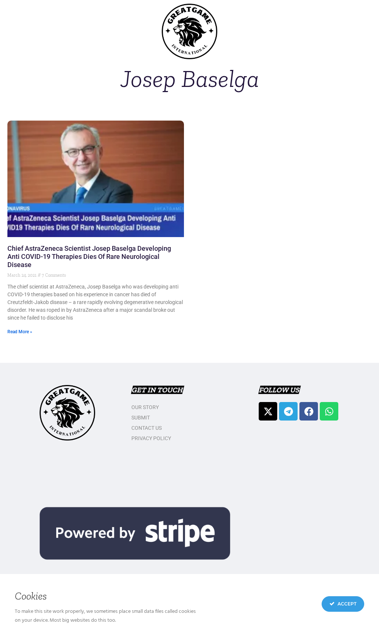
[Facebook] (308, 411)
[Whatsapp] (329, 411)
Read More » (19, 331)
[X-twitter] (268, 411)
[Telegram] (288, 411)
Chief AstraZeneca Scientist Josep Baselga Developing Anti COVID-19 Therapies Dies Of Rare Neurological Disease (89, 256)
